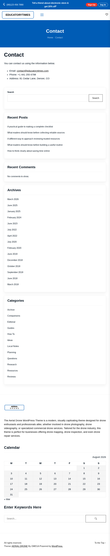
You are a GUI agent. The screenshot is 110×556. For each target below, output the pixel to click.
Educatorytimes (18, 14)
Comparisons (13, 316)
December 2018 (15, 260)
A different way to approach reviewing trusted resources (33, 139)
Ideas (10, 340)
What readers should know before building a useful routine (35, 145)
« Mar (7, 499)
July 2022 (12, 230)
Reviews (11, 377)
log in (103, 5)
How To (11, 334)
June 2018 (12, 278)
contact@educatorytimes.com (33, 71)
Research (12, 364)
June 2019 (12, 254)
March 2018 (13, 284)
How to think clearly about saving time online (28, 151)
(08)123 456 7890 (15, 5)
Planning (11, 352)
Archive (11, 310)
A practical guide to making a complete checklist (30, 126)
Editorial (11, 322)
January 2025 (13, 211)
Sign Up (91, 5)
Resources (12, 371)
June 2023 (12, 223)
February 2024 (14, 217)
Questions (12, 358)
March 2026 (13, 199)
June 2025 (12, 205)
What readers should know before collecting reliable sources (36, 132)
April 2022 (12, 236)
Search (10, 92)
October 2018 (13, 266)
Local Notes (13, 346)
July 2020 (12, 242)
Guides (10, 328)
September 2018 (15, 272)
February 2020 (14, 248)
